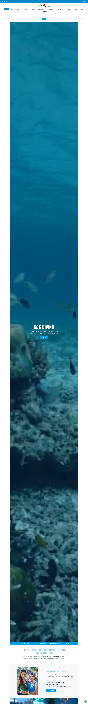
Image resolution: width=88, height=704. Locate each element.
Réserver (44, 337)
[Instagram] (4, 1)
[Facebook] (2, 1)
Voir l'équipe (50, 690)
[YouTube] (6, 1)
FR (44, 18)
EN (39, 18)
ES (48, 18)
